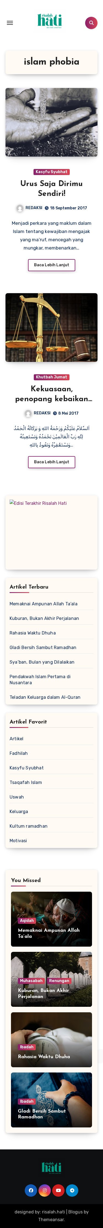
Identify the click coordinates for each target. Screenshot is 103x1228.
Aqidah (27, 920)
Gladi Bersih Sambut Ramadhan (43, 647)
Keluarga (19, 811)
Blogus (75, 1212)
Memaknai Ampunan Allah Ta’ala (43, 603)
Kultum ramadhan (29, 826)
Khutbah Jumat (51, 377)
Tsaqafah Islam (26, 782)
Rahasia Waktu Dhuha (33, 633)
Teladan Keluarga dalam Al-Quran (45, 697)
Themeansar (51, 1219)
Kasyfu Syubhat (52, 172)
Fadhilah (19, 753)
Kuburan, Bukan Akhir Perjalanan (44, 618)
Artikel (16, 738)
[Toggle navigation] (9, 23)
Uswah (17, 797)
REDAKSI (34, 208)
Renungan (59, 980)
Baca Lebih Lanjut (51, 265)
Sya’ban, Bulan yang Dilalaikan (42, 662)
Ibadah (27, 1047)
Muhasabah (31, 980)
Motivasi (18, 840)
